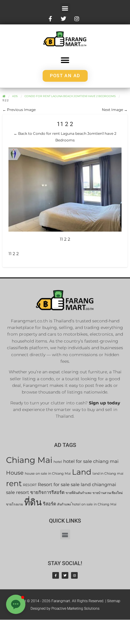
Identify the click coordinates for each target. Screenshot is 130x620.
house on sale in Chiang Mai (48, 474)
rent (14, 483)
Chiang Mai (29, 460)
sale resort (17, 492)
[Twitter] (65, 575)
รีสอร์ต (49, 504)
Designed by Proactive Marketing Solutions (65, 608)
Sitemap (113, 601)
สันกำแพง (64, 504)
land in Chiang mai (108, 474)
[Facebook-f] (55, 575)
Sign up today (104, 403)
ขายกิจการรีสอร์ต (47, 492)
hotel (58, 462)
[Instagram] (74, 575)
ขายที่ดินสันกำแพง (78, 493)
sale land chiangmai (93, 484)
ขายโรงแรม (14, 504)
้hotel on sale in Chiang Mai (94, 504)
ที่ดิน (33, 502)
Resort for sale (54, 484)
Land (81, 471)
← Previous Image (19, 109)
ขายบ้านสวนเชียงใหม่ (108, 493)
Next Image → (115, 109)
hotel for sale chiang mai (91, 461)
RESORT (30, 485)
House (15, 473)
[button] (65, 8)
